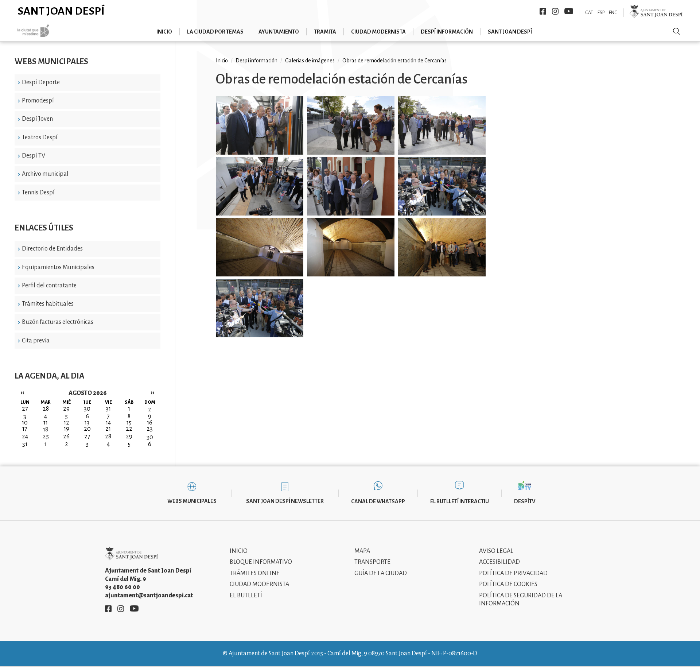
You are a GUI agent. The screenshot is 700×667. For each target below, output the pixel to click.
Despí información (447, 32)
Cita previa (36, 340)
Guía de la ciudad (380, 573)
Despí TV (33, 155)
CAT (589, 12)
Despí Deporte (41, 82)
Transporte (372, 562)
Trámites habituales (48, 303)
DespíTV (524, 501)
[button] (259, 126)
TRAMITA (325, 32)
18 (45, 429)
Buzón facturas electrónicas (57, 322)
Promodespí (38, 100)
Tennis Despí (38, 192)
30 (150, 437)
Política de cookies (508, 584)
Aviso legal (496, 551)
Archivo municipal (45, 174)
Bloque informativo (261, 562)
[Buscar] (676, 31)
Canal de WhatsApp (378, 501)
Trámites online (255, 573)
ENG (613, 12)
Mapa (362, 551)
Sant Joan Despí (61, 11)
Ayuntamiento (278, 32)
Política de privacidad (513, 573)
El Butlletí (246, 595)
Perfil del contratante (49, 285)
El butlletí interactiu (459, 501)
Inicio (164, 32)
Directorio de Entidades (52, 248)
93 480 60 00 (122, 587)
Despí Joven (37, 119)
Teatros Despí (40, 137)
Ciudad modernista (378, 32)
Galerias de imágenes (310, 60)
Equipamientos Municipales (58, 267)
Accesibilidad (499, 562)
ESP (601, 12)
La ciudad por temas (215, 32)
